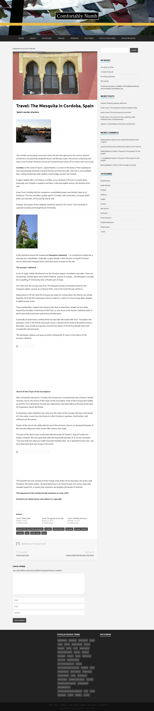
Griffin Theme (90, 708)
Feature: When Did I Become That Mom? (80, 555)
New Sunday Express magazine (68, 667)
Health (103, 199)
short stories (62, 679)
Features (89, 38)
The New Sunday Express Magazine (70, 691)
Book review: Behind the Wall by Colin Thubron (124, 147)
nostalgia (84, 667)
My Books (47, 38)
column (67, 644)
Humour (74, 38)
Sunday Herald (83, 683)
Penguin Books (63, 671)
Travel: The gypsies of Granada (52, 518)
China (60, 644)
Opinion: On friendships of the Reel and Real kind (118, 124)
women (86, 695)
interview (85, 652)
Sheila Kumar (105, 227)
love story (61, 660)
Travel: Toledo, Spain (23, 518)
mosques (20, 533)
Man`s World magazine (65, 664)
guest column (84, 648)
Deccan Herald (77, 644)
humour (76, 652)
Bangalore (72, 640)
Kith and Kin (105, 81)
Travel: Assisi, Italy (22, 555)
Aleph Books (62, 640)
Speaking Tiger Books (76, 679)
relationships (87, 671)
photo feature (75, 671)
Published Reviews (107, 222)
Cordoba (48, 529)
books (92, 640)
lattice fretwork (58, 529)
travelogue (61, 695)
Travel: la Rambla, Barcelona (77, 518)
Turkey (70, 695)
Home (21, 38)
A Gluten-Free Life (107, 72)
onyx (27, 533)
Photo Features (107, 38)
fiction (69, 648)
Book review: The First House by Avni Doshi (116, 112)
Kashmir (70, 656)
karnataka (61, 656)
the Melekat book (64, 687)
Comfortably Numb (77, 16)
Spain (44, 533)
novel (92, 667)
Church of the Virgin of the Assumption (30, 529)
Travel (61, 38)
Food (75, 648)
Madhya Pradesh (73, 660)
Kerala (78, 656)
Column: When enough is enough (124, 165)
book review (83, 640)
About (33, 38)
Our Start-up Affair (107, 67)
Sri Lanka (90, 679)
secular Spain (35, 533)
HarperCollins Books (65, 652)
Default (103, 190)
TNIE (85, 691)
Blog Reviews (105, 181)
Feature (87, 644)
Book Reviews (128, 38)
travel (92, 691)
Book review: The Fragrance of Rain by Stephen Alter (119, 108)
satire (73, 675)
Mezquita (69, 529)
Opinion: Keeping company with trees (114, 103)
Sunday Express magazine (66, 683)
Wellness (78, 695)
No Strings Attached (108, 76)
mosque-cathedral (81, 529)
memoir (78, 664)
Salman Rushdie (63, 675)
